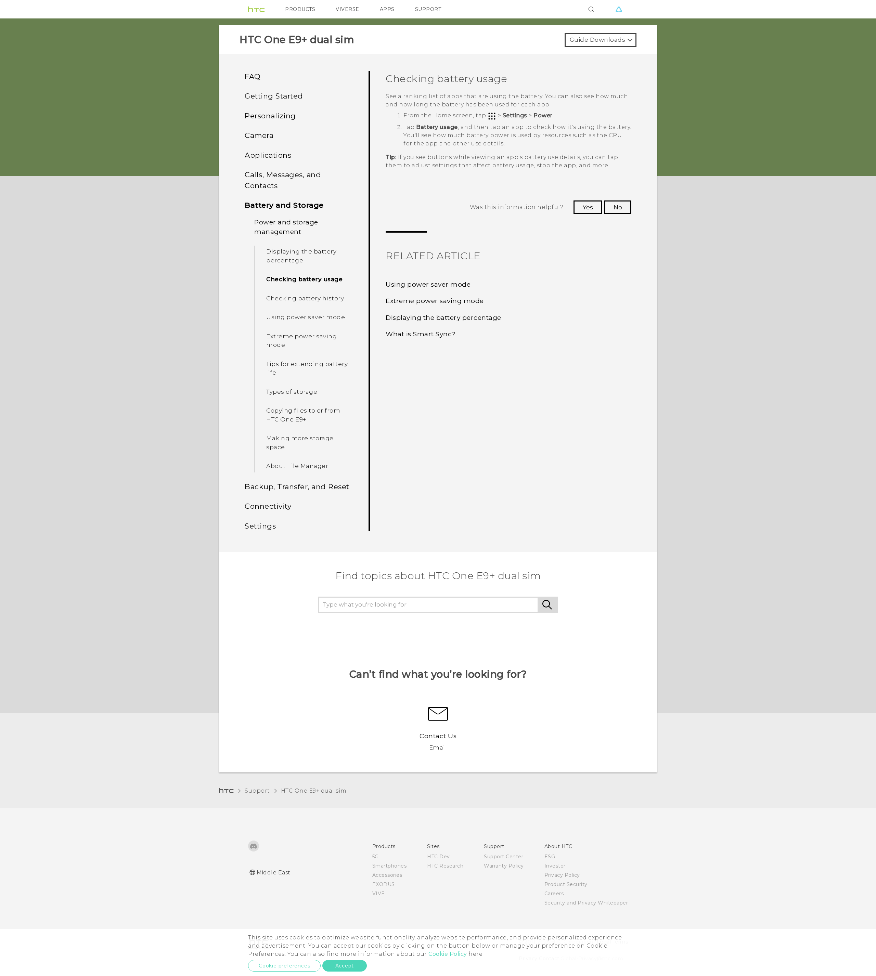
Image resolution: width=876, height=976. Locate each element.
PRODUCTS (300, 9)
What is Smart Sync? (421, 334)
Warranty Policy (504, 866)
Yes (588, 207)
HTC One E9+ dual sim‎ (314, 791)
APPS (387, 9)
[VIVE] (618, 9)
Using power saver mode (305, 317)
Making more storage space (300, 443)
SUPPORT (428, 9)
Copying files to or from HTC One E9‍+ (303, 415)
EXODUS (383, 884)
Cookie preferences (284, 966)
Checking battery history (305, 298)
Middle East (274, 872)
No (618, 207)
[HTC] (256, 9)
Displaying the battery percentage (301, 256)
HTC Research (445, 866)
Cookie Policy (447, 954)
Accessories (387, 875)
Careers (554, 893)
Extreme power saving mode (301, 341)
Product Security (566, 884)
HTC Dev (438, 857)
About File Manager (297, 466)
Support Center (503, 857)
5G (375, 857)
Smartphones (389, 866)
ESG (549, 857)
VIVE (378, 893)
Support (257, 791)
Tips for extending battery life (307, 368)
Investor (555, 866)
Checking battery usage (304, 279)
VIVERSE (347, 9)
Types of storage (291, 391)
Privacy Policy (562, 875)
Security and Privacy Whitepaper (586, 903)
